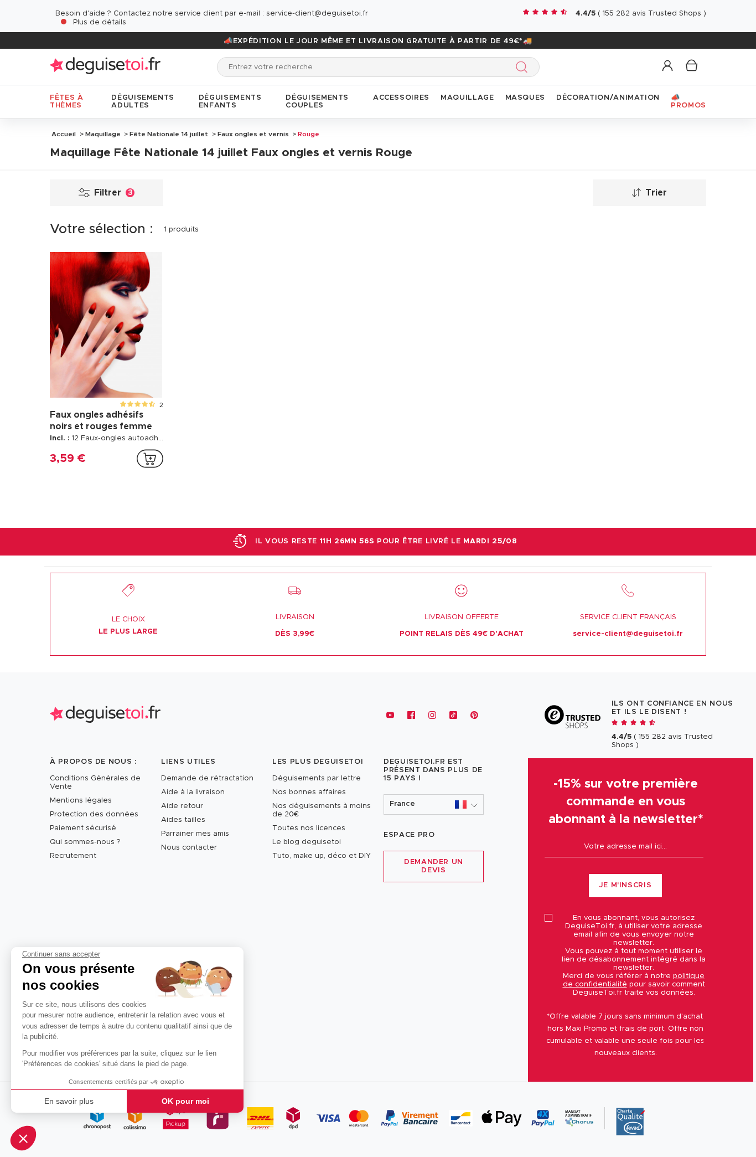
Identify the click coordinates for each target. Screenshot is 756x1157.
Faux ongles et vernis (253, 134)
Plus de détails (99, 22)
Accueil (63, 134)
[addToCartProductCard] (150, 458)
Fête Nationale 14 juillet (169, 134)
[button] (23, 1138)
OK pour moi (185, 1101)
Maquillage (103, 134)
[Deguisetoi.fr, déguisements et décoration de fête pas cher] (105, 66)
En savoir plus (69, 1101)
